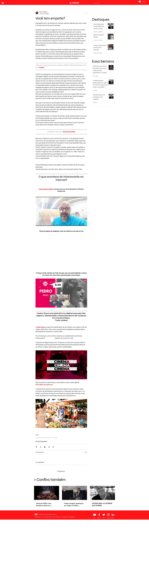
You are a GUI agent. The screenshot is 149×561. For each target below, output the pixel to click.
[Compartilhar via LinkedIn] (45, 447)
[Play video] (61, 211)
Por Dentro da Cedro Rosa (43, 437)
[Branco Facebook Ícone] (99, 556)
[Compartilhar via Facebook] (36, 447)
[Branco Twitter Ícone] (103, 556)
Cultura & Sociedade (41, 441)
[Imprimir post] (53, 447)
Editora (99, 559)
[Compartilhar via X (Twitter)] (40, 447)
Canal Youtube (109, 559)
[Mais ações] (86, 13)
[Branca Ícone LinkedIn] (113, 556)
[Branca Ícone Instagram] (108, 556)
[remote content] (61, 253)
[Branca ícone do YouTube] (94, 556)
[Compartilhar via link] (49, 447)
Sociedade (54, 437)
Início (94, 559)
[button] (3, 3)
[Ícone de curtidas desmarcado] (41, 489)
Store (103, 559)
